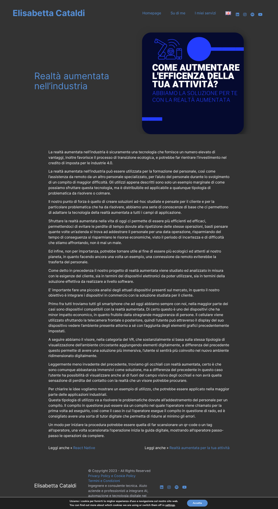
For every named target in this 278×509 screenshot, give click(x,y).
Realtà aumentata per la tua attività (199, 447)
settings (170, 505)
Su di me (178, 13)
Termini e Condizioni (104, 481)
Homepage (151, 13)
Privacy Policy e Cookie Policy (112, 476)
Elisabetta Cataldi (49, 13)
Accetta (197, 503)
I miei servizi (205, 13)
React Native (84, 447)
